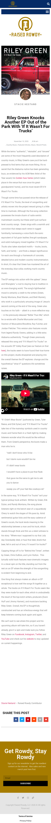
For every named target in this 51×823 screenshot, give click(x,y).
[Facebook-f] (18, 798)
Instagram (29, 634)
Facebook (19, 634)
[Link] (33, 798)
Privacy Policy (25, 821)
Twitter (38, 634)
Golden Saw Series (24, 178)
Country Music (11, 145)
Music (33, 145)
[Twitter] (23, 798)
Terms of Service (26, 816)
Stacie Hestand (8, 703)
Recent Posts (41, 145)
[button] (48, 4)
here (3, 350)
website (30, 639)
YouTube (5, 639)
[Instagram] (28, 798)
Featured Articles (24, 145)
